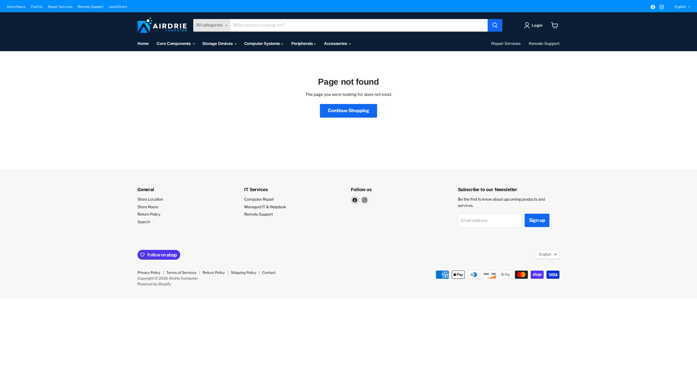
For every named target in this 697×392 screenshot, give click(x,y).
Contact (269, 272)
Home (142, 43)
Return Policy (148, 214)
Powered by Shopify (154, 284)
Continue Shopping (348, 110)
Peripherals (302, 43)
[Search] (495, 25)
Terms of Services (181, 272)
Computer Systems (262, 43)
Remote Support (90, 7)
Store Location (150, 199)
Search (143, 221)
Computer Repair (259, 199)
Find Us (36, 7)
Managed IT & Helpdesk (265, 206)
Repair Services (60, 7)
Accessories (336, 43)
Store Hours (16, 7)
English (680, 7)
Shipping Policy (243, 272)
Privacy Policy (148, 272)
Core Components (174, 43)
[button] (534, 25)
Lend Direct (118, 7)
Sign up (537, 220)
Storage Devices (218, 43)
